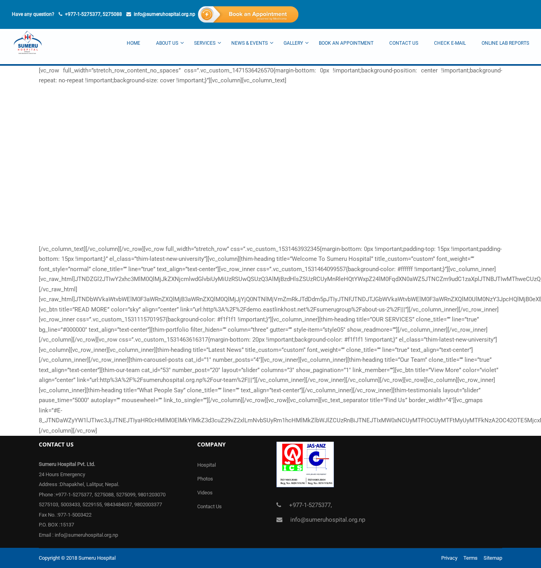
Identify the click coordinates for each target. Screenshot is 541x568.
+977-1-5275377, (310, 505)
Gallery (293, 43)
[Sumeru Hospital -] (28, 47)
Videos (205, 493)
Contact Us (403, 43)
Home (133, 43)
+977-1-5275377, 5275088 (93, 14)
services (204, 43)
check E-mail (450, 43)
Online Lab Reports (505, 43)
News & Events (249, 43)
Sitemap (493, 558)
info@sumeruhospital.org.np (164, 14)
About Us (167, 43)
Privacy (449, 558)
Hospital (206, 465)
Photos (205, 479)
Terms (470, 558)
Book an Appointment (346, 43)
